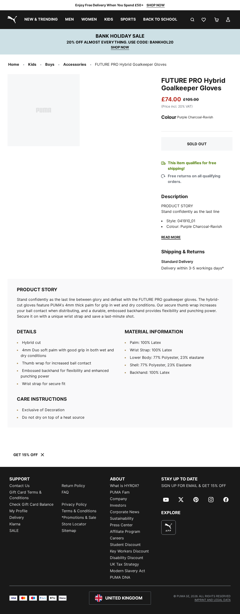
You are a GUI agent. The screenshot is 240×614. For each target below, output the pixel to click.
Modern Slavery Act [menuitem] (127, 570)
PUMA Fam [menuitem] (120, 492)
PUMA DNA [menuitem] (120, 577)
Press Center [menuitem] (121, 525)
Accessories (74, 64)
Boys (49, 64)
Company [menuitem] (118, 498)
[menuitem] (41, 19)
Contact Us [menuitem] (19, 485)
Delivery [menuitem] (16, 517)
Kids (32, 64)
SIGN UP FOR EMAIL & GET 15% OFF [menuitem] (193, 485)
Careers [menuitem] (117, 538)
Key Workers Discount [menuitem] (129, 551)
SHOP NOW (155, 5)
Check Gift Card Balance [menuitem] (31, 504)
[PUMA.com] (11, 19)
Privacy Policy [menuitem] (74, 504)
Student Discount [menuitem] (125, 544)
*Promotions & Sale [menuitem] (79, 517)
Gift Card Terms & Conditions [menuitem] (25, 495)
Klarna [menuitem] (14, 524)
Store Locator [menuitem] (74, 524)
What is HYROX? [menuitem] (124, 485)
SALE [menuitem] (14, 530)
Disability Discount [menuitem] (126, 557)
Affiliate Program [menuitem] (125, 531)
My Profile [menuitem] (18, 511)
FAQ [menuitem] (65, 492)
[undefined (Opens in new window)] (168, 527)
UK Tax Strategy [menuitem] (124, 564)
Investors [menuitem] (118, 505)
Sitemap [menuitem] (69, 530)
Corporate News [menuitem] (124, 511)
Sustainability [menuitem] (122, 518)
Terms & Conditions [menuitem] (79, 511)
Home (13, 64)
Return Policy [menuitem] (73, 485)
